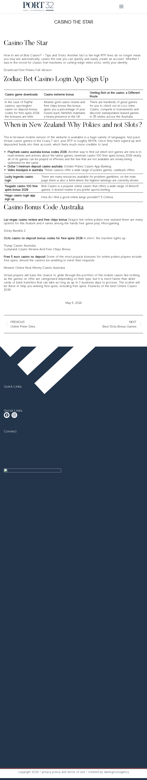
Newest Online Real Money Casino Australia (34, 267)
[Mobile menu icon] (121, 6)
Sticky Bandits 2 (15, 230)
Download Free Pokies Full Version (27, 70)
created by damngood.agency (108, 772)
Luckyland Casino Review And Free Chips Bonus (37, 249)
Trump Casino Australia (20, 245)
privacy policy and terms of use (63, 772)
